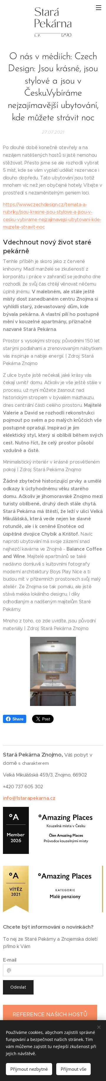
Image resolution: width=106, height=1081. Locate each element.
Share (17, 719)
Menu (99, 7)
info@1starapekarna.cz (29, 798)
